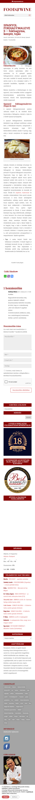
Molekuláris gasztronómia (10, 709)
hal (12, 700)
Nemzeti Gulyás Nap (8, 713)
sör (27, 716)
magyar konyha (19, 706)
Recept (23, 37)
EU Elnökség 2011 (14, 697)
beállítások (30, 792)
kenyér (17, 703)
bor (12, 690)
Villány (18, 719)
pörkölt (11, 716)
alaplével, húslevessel (22, 193)
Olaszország (25, 713)
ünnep (5, 723)
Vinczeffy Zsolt (8, 600)
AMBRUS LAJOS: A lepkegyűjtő (18, 617)
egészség (6, 693)
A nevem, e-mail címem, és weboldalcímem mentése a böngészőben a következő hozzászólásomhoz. (16, 373)
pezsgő (5, 716)
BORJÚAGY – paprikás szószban (18, 579)
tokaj (5, 719)
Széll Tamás (22, 716)
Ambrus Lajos (7, 687)
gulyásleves (7, 700)
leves (26, 703)
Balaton (14, 687)
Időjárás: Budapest (9, 556)
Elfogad (5, 797)
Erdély (26, 693)
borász (16, 690)
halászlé (16, 700)
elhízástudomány (19, 693)
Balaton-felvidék (21, 687)
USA (9, 719)
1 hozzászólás (11, 40)
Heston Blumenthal (24, 700)
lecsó (22, 703)
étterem (28, 719)
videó (13, 719)
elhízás (12, 693)
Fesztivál (21, 697)
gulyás (26, 697)
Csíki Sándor (11, 37)
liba (30, 703)
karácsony (11, 703)
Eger (28, 690)
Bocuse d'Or (7, 690)
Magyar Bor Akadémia (9, 706)
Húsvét (5, 703)
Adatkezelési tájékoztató (11, 732)
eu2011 (6, 697)
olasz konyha (18, 713)
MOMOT (19, 709)
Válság (22, 719)
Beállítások (14, 797)
